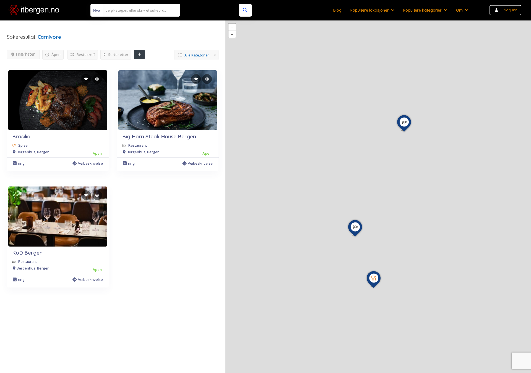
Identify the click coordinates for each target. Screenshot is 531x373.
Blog (337, 10)
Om (459, 10)
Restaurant (137, 145)
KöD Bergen (27, 252)
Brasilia (21, 136)
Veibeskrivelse (90, 163)
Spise (23, 145)
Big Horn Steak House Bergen (159, 136)
